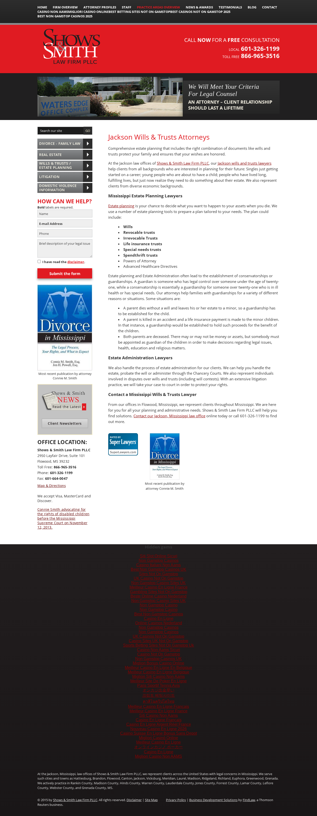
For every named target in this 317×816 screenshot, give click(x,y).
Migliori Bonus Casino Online (158, 663)
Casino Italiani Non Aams (158, 565)
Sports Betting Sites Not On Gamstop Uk (158, 645)
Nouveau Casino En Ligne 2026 (158, 729)
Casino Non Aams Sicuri (158, 650)
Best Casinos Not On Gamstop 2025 (200, 11)
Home (42, 7)
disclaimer (75, 262)
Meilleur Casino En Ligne (158, 742)
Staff (126, 7)
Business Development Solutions (213, 800)
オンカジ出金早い (158, 690)
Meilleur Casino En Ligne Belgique (158, 672)
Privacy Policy (176, 800)
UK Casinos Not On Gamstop (158, 636)
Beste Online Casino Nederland (158, 596)
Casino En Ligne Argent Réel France (158, 724)
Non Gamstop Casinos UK (158, 659)
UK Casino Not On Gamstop (158, 578)
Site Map (151, 800)
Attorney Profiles (99, 7)
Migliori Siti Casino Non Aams (158, 676)
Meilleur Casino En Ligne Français (158, 706)
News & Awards (199, 7)
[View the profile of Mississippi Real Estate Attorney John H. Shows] (123, 441)
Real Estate (50, 154)
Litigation (49, 176)
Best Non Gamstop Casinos (158, 614)
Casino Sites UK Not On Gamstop (158, 641)
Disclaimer (134, 800)
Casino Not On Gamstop (158, 654)
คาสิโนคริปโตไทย (158, 701)
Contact (269, 7)
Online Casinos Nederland (158, 623)
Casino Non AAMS (52, 11)
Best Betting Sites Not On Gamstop (139, 11)
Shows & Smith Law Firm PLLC (183, 163)
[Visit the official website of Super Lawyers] (123, 452)
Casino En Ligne (158, 618)
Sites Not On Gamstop (158, 574)
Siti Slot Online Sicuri (158, 556)
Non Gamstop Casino (159, 605)
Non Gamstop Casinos (159, 560)
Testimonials (230, 7)
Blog (252, 7)
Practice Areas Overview (158, 7)
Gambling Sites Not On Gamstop (158, 592)
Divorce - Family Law (59, 143)
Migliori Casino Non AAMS (158, 756)
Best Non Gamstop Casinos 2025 (64, 16)
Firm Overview (65, 7)
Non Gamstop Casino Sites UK (158, 583)
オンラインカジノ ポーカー (158, 747)
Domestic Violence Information (58, 187)
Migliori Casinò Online (158, 738)
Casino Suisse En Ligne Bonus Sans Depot (158, 733)
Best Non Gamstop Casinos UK (158, 569)
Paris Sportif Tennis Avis (158, 685)
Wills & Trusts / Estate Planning (55, 165)
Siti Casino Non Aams (158, 715)
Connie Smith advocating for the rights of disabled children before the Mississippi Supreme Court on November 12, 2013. (63, 518)
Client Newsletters (65, 423)
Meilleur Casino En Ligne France (158, 587)
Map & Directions (51, 485)
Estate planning (121, 205)
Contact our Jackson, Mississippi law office (169, 415)
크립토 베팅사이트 (158, 695)
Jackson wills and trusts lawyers (244, 163)
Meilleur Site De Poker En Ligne (158, 681)
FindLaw (249, 800)
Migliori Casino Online (88, 11)
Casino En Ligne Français (159, 720)
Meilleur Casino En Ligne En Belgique (158, 667)
